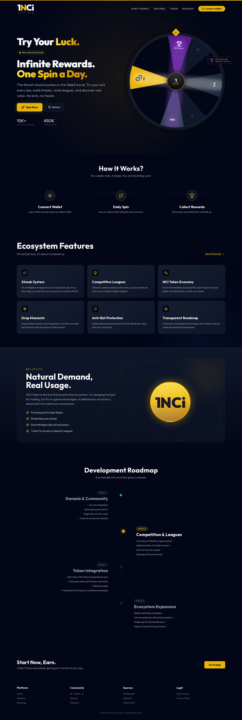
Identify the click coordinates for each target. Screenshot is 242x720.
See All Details (213, 254)
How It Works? (140, 8)
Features (159, 8)
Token (174, 8)
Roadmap (188, 8)
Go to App (215, 664)
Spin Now (32, 107)
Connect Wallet (213, 8)
